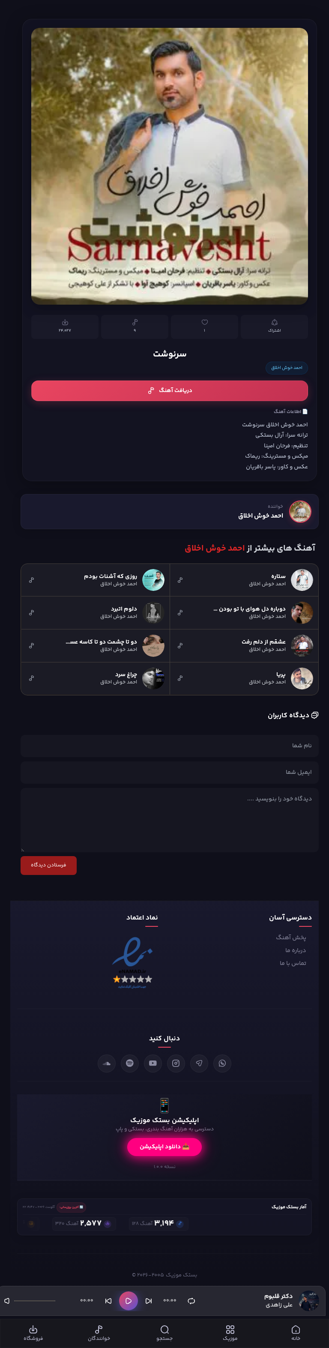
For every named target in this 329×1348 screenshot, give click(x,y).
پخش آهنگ (291, 938)
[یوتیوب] (153, 1063)
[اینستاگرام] (176, 1063)
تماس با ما (293, 963)
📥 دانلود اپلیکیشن (164, 1147)
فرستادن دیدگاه (48, 865)
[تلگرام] (199, 1063)
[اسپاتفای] (130, 1063)
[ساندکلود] (107, 1063)
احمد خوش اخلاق (286, 368)
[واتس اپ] (222, 1063)
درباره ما (295, 951)
